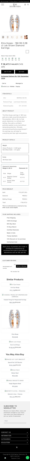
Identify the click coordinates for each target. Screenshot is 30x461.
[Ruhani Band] (15, 369)
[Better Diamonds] (15, 5)
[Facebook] (6, 447)
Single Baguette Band (15, 383)
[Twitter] (17, 447)
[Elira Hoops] (15, 319)
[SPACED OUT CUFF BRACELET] (15, 359)
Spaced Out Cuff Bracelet (15, 362)
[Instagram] (24, 447)
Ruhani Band (15, 373)
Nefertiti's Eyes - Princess (15, 394)
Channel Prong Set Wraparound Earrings (15, 299)
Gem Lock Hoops (15, 344)
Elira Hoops (15, 334)
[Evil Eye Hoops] (15, 284)
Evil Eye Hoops (15, 287)
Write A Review (21, 266)
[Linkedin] (9, 447)
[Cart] (25, 4)
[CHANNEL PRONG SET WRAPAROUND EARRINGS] (15, 295)
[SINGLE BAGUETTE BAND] (15, 380)
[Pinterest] (20, 447)
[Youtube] (13, 447)
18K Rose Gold (7, 159)
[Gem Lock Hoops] (15, 341)
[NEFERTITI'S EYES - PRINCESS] (15, 391)
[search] (28, 4)
